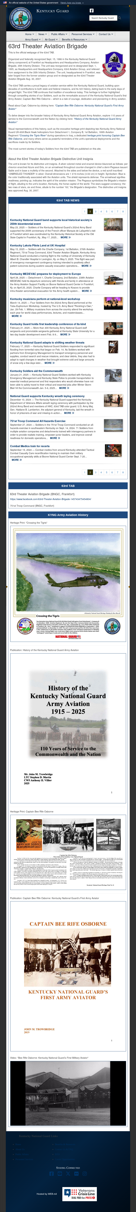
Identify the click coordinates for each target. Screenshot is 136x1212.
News (41, 34)
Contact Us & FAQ (64, 1149)
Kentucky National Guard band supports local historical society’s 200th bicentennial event (51, 222)
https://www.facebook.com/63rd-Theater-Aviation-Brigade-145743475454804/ (50, 499)
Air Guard (50, 39)
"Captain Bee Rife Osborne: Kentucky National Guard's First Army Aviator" (66, 107)
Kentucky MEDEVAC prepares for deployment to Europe (45, 274)
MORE (64, 237)
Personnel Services (82, 34)
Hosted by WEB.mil (47, 1194)
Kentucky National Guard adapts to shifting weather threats (47, 342)
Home (28, 34)
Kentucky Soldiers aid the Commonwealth (36, 371)
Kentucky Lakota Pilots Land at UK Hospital (37, 245)
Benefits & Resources (73, 39)
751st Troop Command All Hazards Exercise (38, 421)
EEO (57, 1154)
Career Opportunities (65, 1159)
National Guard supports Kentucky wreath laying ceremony (47, 396)
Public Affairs (58, 34)
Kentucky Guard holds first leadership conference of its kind (48, 324)
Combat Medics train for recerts (30, 446)
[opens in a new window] (92, 10)
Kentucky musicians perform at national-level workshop (45, 299)
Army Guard (31, 39)
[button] (72, 2)
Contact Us (104, 34)
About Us (19, 1149)
